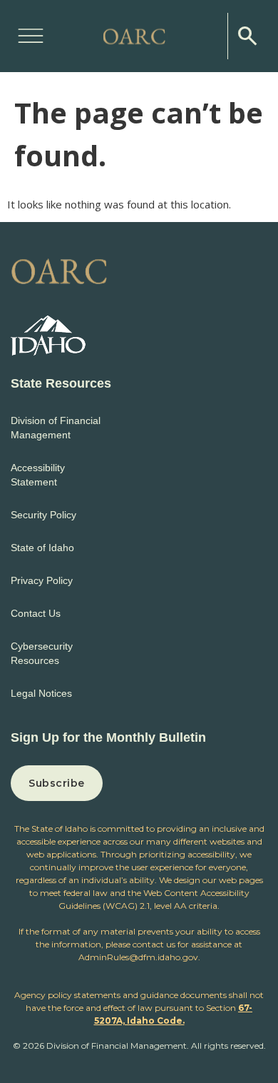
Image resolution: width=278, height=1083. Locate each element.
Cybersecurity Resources (42, 653)
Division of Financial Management (56, 427)
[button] (30, 33)
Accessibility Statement (38, 475)
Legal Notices (41, 693)
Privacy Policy (42, 580)
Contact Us (36, 613)
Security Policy (43, 514)
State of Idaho (42, 547)
